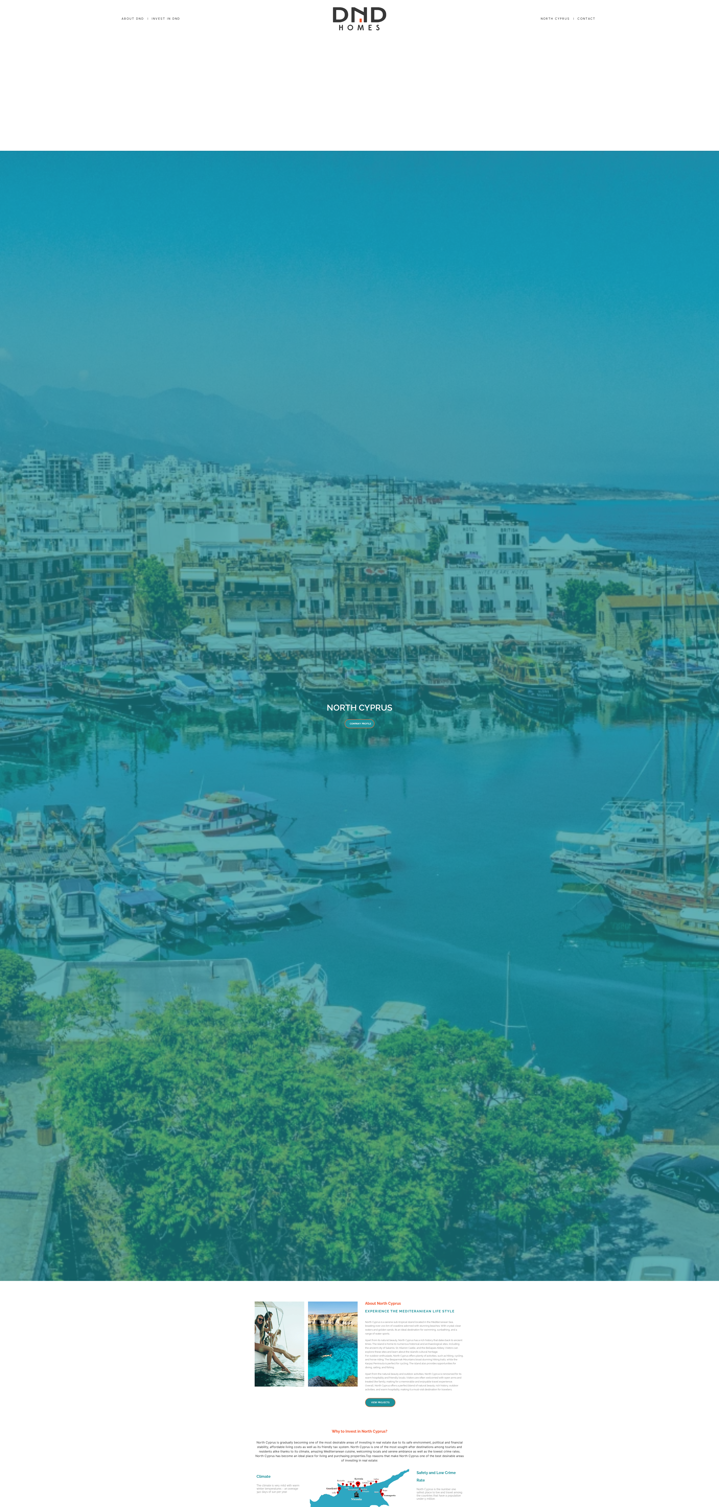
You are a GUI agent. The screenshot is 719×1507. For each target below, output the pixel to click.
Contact (586, 18)
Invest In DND (166, 18)
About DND (133, 18)
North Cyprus (555, 18)
